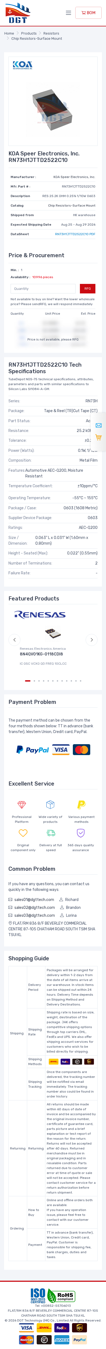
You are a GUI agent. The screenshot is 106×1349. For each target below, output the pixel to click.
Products (29, 33)
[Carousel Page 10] (71, 681)
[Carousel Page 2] (34, 681)
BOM (90, 12)
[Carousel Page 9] (66, 681)
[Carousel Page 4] (43, 681)
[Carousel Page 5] (48, 681)
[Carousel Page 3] (39, 681)
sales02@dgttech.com (34, 907)
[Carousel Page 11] (76, 681)
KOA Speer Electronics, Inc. (74, 177)
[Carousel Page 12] (80, 681)
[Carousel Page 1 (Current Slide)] (27, 681)
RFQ (88, 288)
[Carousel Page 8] (62, 681)
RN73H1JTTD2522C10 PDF (75, 234)
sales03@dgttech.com (34, 915)
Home (9, 33)
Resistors (51, 33)
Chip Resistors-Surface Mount (36, 38)
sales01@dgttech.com (34, 899)
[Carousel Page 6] (53, 681)
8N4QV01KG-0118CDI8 (41, 654)
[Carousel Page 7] (57, 681)
